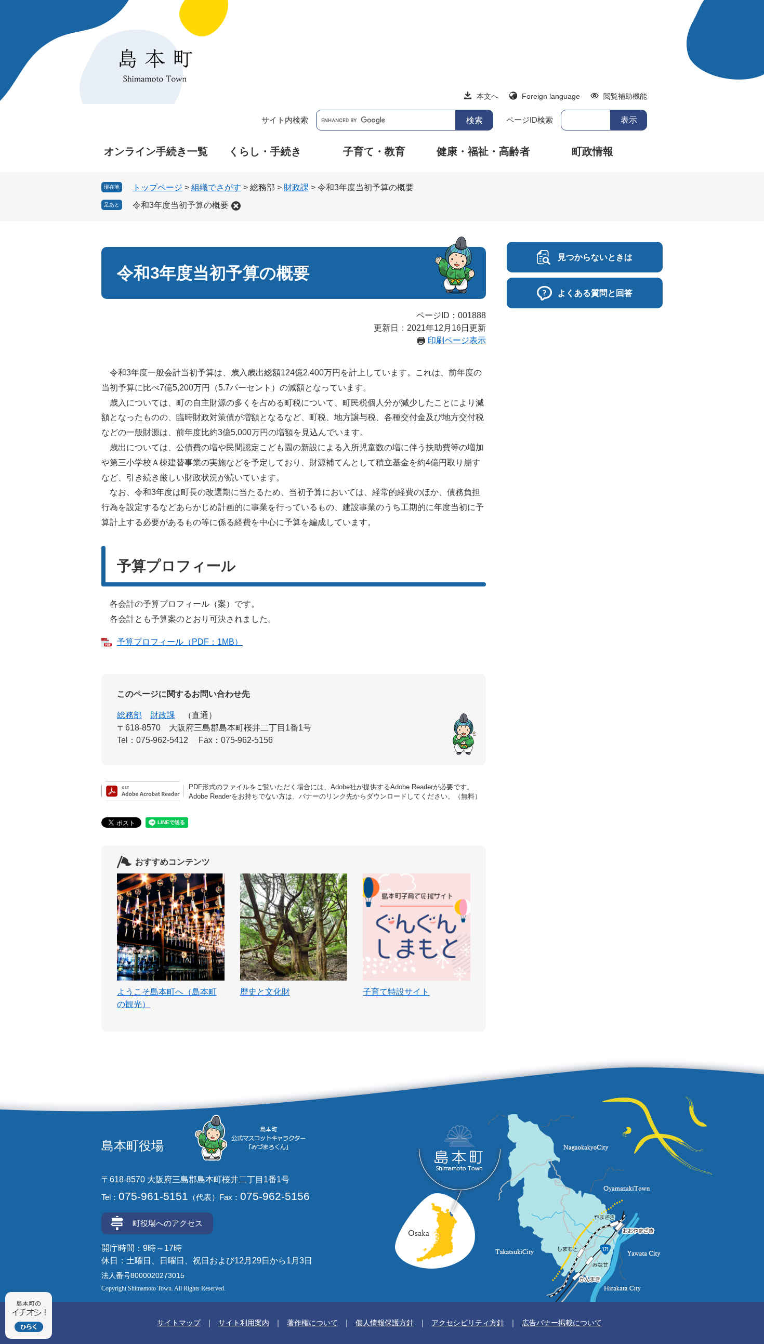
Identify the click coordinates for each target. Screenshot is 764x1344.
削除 (236, 206)
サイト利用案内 (243, 1323)
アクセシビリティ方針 (467, 1323)
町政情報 (592, 151)
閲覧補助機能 (625, 96)
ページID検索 (529, 119)
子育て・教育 (374, 151)
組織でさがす (216, 187)
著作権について (312, 1323)
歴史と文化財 (265, 991)
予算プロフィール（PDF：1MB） (180, 641)
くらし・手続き (265, 151)
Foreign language (551, 96)
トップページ (157, 187)
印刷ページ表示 (457, 340)
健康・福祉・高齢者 (483, 151)
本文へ (487, 96)
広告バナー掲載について (562, 1323)
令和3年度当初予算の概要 (181, 205)
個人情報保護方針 (384, 1323)
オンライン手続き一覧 (156, 151)
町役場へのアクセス (168, 1223)
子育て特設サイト (396, 991)
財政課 (296, 187)
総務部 (129, 715)
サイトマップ (179, 1323)
